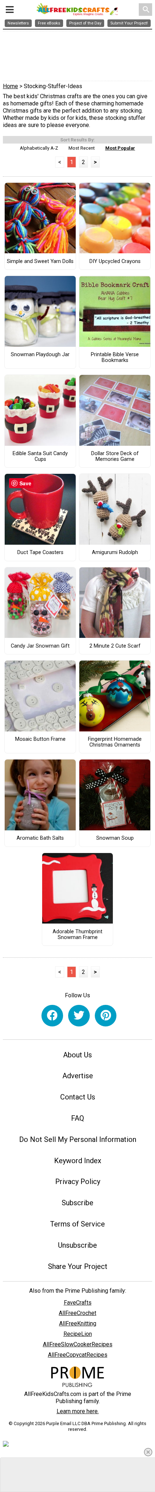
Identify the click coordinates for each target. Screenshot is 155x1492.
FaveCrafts (78, 1302)
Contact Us (77, 1097)
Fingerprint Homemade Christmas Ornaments (115, 742)
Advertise (77, 1075)
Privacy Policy (77, 1181)
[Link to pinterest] (105, 1015)
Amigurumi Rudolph (115, 552)
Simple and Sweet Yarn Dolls (40, 261)
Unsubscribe (77, 1245)
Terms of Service (77, 1224)
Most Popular (120, 148)
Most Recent (81, 148)
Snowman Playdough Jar (40, 355)
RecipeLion (77, 1333)
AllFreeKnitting (77, 1323)
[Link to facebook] (52, 1015)
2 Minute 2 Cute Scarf (115, 646)
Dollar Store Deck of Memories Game (115, 456)
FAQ (77, 1118)
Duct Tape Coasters (40, 552)
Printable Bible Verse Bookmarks (115, 357)
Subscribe (77, 1202)
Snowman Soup (115, 838)
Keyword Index (77, 1160)
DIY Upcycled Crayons (115, 261)
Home (10, 86)
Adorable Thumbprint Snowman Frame (77, 934)
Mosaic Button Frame (40, 739)
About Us (77, 1055)
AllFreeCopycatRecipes (77, 1354)
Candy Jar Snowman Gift (40, 646)
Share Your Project (77, 1266)
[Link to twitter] (79, 1015)
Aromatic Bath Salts (40, 838)
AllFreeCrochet (77, 1313)
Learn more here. (78, 1411)
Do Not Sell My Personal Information (77, 1139)
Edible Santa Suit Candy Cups (40, 456)
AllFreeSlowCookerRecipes (77, 1344)
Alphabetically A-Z (39, 148)
